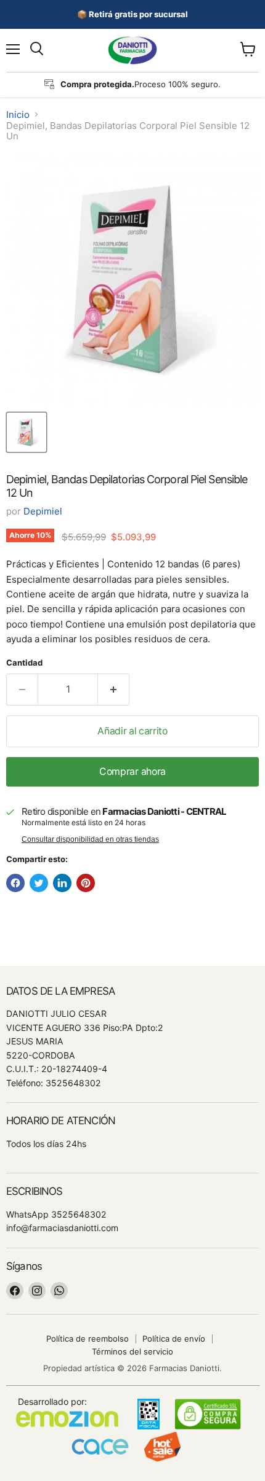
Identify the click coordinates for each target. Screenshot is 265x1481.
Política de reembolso (87, 1338)
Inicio (18, 114)
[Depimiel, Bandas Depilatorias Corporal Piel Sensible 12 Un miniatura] (26, 432)
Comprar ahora (132, 771)
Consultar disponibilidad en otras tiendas (90, 839)
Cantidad (24, 662)
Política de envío (173, 1338)
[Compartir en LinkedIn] (62, 883)
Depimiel (42, 511)
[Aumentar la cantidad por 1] (113, 690)
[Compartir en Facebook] (15, 883)
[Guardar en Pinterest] (85, 883)
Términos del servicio (132, 1351)
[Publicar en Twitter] (39, 883)
